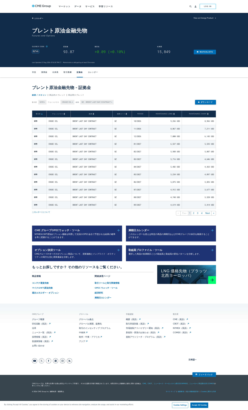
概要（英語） (132, 319)
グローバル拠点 (86, 319)
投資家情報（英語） (41, 341)
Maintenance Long (164, 114)
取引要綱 (68, 72)
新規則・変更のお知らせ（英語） (141, 333)
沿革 (34, 328)
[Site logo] (41, 6)
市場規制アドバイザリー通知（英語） (143, 328)
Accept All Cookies (199, 405)
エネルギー (38, 18)
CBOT (150, 383)
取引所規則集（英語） (136, 324)
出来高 (55, 72)
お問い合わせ (38, 346)
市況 (34, 72)
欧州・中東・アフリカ (89, 337)
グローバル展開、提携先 (90, 324)
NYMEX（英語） (180, 328)
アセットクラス (53, 102)
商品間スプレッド (76, 95)
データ (78, 6)
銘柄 (77, 102)
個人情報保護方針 (192, 391)
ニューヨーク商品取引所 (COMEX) (201, 383)
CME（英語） (179, 319)
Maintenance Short (198, 114)
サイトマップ (170, 391)
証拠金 (80, 72)
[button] (205, 52)
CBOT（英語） (180, 324)
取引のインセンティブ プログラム (95, 328)
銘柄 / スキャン (39, 95)
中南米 (82, 333)
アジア (82, 341)
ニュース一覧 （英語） (42, 333)
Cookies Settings (180, 405)
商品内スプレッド (57, 95)
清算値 (44, 72)
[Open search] (190, 6)
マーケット (65, 6)
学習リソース (106, 6)
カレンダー (93, 72)
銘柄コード (121, 114)
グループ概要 (38, 319)
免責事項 (181, 391)
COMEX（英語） (181, 333)
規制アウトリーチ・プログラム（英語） (144, 337)
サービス (90, 6)
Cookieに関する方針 (208, 391)
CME (144, 383)
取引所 (34, 102)
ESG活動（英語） (40, 324)
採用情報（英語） (40, 337)
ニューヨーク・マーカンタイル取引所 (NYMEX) (171, 383)
